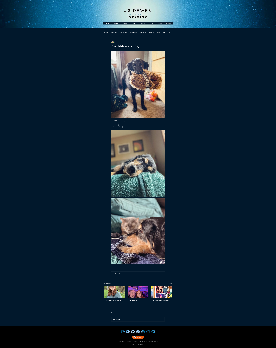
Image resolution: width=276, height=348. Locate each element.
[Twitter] (135, 17)
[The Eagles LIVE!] (138, 292)
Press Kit (155, 341)
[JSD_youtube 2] (143, 17)
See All (170, 283)
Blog (144, 341)
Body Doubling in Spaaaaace (161, 300)
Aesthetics (151, 32)
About (124, 341)
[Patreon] (153, 331)
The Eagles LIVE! (134, 300)
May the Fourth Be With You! (114, 300)
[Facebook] (133, 17)
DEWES (142, 11)
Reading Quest (123, 32)
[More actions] (164, 42)
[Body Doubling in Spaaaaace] (161, 292)
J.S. (128, 11)
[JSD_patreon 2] (146, 17)
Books (129, 341)
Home (119, 341)
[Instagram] (130, 17)
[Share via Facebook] (112, 274)
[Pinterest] (138, 17)
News (134, 341)
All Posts (106, 32)
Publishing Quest (133, 32)
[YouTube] (148, 331)
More (164, 32)
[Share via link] (119, 274)
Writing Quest (114, 32)
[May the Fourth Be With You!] (114, 292)
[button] (170, 32)
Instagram (114, 269)
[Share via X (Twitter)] (115, 274)
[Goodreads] (140, 17)
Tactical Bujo (143, 32)
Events (158, 32)
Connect (149, 341)
